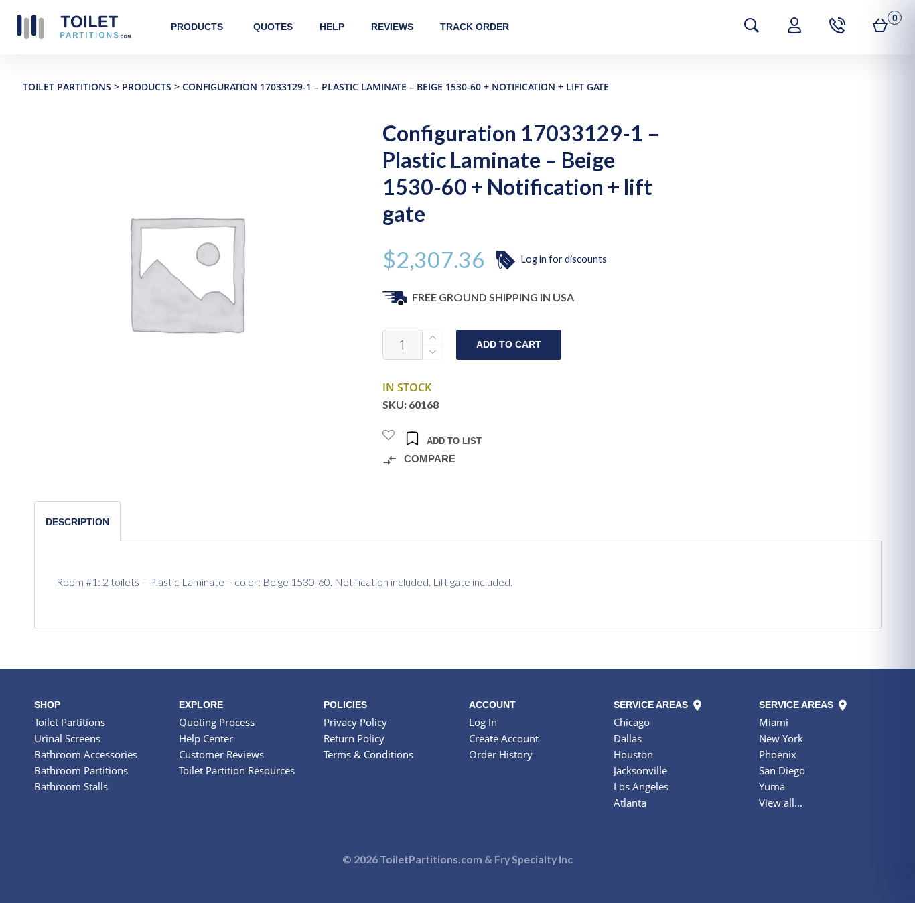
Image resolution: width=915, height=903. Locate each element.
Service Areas (652, 704)
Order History (501, 754)
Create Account (504, 738)
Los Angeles (641, 786)
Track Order (474, 26)
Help (332, 26)
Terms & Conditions (368, 754)
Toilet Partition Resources (237, 770)
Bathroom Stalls (71, 786)
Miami (773, 722)
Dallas (628, 738)
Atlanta (630, 802)
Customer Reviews (221, 754)
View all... (780, 802)
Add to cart (508, 345)
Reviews (392, 26)
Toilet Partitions (74, 26)
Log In (483, 722)
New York (781, 738)
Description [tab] (77, 521)
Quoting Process (217, 722)
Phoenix (777, 754)
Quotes (273, 26)
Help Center (206, 738)
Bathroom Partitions (81, 770)
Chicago (632, 722)
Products (197, 26)
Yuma (772, 786)
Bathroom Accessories (85, 754)
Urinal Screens (67, 738)
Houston (633, 754)
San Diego (782, 770)
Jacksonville (640, 770)
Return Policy (354, 738)
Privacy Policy (355, 722)
